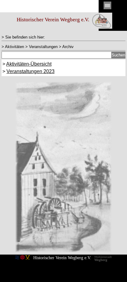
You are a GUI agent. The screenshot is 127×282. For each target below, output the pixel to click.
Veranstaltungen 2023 (30, 71)
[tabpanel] (63, 37)
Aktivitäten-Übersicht (28, 64)
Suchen (118, 55)
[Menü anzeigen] (107, 5)
